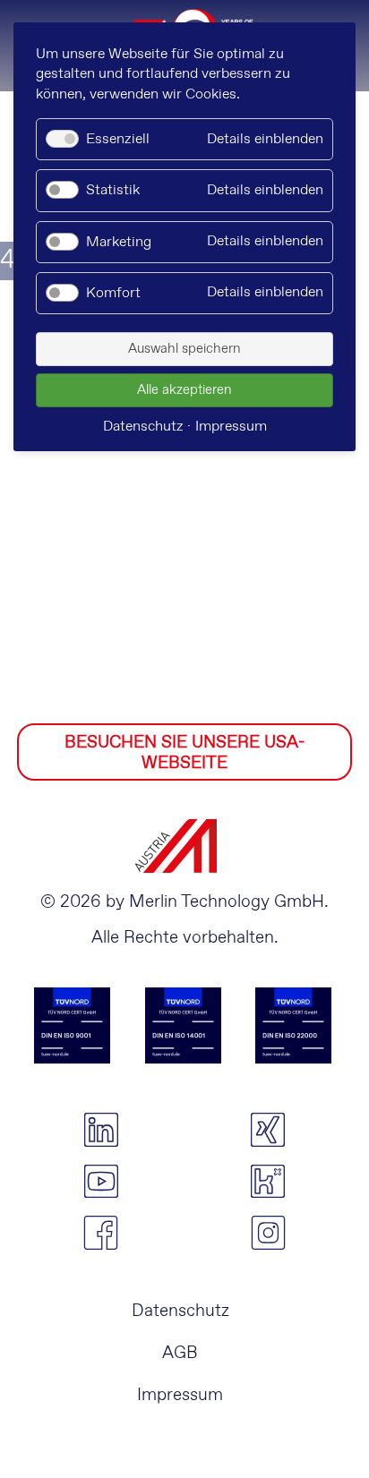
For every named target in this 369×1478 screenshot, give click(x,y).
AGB (180, 1353)
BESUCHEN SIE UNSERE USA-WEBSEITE (184, 752)
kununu (268, 1182)
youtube (100, 1182)
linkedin (100, 1130)
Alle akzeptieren (184, 390)
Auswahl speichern (184, 349)
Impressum (180, 1395)
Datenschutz (180, 1311)
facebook (100, 1233)
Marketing (118, 242)
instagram (268, 1233)
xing (268, 1130)
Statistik (113, 190)
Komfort (113, 293)
